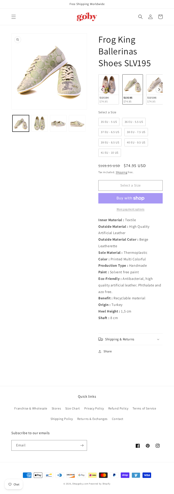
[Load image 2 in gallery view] (39, 123)
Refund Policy (118, 408)
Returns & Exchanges (92, 419)
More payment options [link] (131, 209)
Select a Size (107, 112)
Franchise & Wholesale (30, 408)
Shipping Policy (62, 419)
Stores (56, 408)
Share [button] (108, 351)
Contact (117, 419)
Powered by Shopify (100, 483)
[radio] (108, 89)
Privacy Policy (94, 408)
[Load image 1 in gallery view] (20, 123)
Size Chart (72, 408)
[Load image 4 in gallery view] (77, 123)
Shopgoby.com (80, 483)
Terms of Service (144, 408)
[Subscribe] (82, 445)
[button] (14, 17)
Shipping (121, 172)
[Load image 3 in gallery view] (58, 123)
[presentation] (102, 89)
